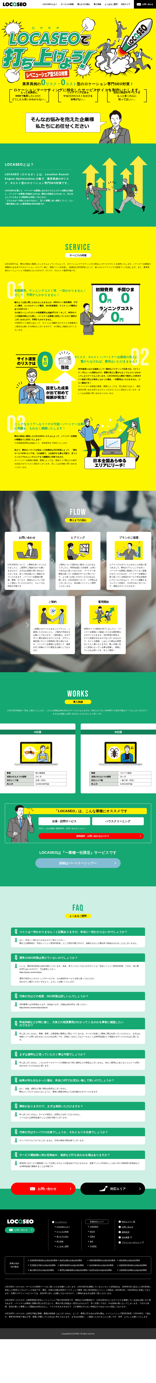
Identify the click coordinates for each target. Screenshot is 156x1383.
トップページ (61, 1222)
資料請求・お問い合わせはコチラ (92, 836)
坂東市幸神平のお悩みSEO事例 (72, 1265)
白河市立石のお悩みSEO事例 (100, 1270)
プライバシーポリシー (131, 1242)
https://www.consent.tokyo (30, 972)
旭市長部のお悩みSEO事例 (129, 1260)
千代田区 (93, 1246)
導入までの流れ (83, 4)
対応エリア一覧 (128, 1222)
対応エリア (125, 4)
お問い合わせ (47, 1188)
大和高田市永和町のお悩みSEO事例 (133, 1270)
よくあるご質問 (111, 4)
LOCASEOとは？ (50, 4)
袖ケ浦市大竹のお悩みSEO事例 (42, 1270)
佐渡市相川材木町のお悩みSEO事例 (133, 1265)
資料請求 (125, 1232)
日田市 (92, 1237)
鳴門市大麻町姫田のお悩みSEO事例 (73, 1270)
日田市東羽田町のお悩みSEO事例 (102, 1260)
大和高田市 (94, 1227)
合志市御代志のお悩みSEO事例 (101, 1265)
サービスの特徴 (67, 4)
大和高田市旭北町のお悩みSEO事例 (43, 1260)
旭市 (91, 1241)
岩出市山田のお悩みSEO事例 (71, 1260)
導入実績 (97, 4)
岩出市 (92, 1232)
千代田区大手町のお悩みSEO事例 (42, 1265)
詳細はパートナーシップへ (78, 863)
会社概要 (125, 1237)
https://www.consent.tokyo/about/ (33, 1008)
